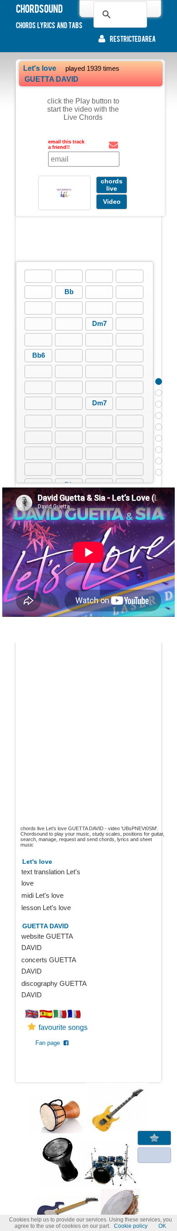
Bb (69, 291)
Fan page (49, 1042)
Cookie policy (131, 1226)
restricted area (133, 38)
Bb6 (38, 355)
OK (162, 1226)
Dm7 (99, 323)
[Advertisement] (88, 238)
